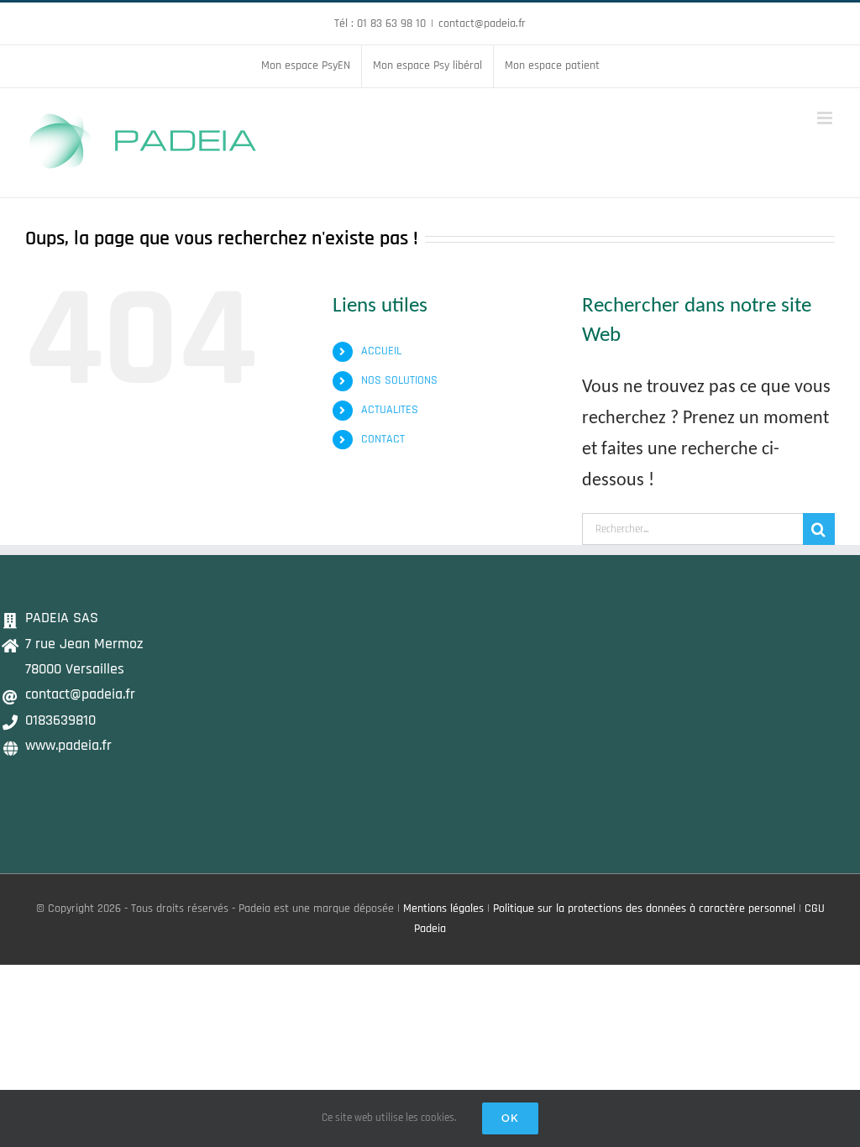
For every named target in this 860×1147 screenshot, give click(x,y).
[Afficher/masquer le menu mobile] (826, 118)
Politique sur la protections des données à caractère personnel (644, 908)
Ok (510, 1118)
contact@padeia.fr (482, 23)
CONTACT (383, 439)
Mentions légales (443, 908)
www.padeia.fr (68, 745)
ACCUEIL (381, 351)
